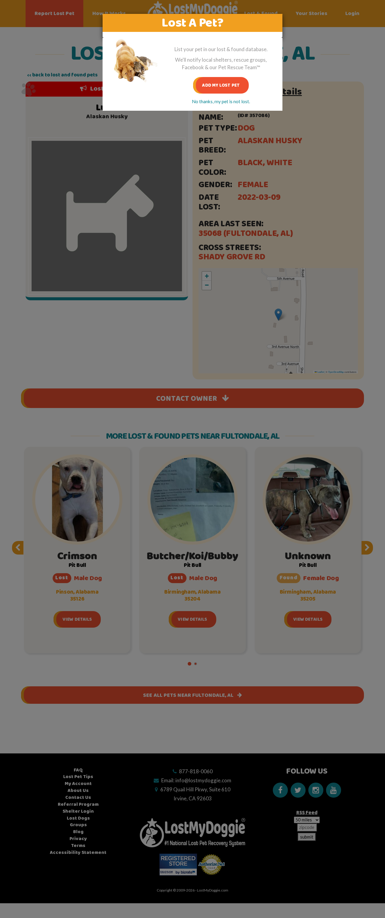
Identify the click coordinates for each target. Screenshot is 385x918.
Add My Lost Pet (221, 85)
